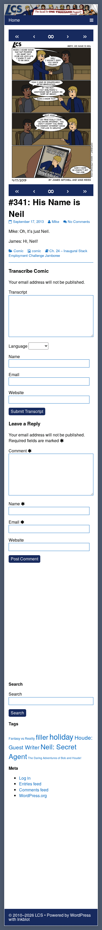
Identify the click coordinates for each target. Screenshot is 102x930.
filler (42, 737)
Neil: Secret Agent (42, 751)
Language (18, 346)
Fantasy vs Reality (22, 738)
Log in (25, 778)
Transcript (18, 292)
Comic (19, 250)
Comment (21, 451)
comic (36, 250)
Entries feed (30, 784)
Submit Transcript (27, 411)
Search (15, 694)
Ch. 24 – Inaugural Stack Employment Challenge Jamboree (48, 253)
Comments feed (33, 790)
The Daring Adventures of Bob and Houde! (54, 758)
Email (14, 374)
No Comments (79, 221)
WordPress (80, 915)
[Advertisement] (51, 626)
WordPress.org (33, 795)
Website (16, 392)
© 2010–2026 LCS (26, 915)
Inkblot (23, 919)
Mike (55, 221)
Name (14, 356)
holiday (61, 736)
